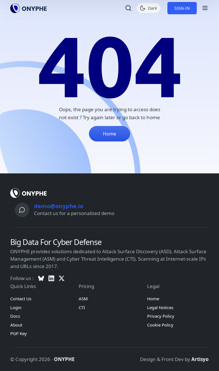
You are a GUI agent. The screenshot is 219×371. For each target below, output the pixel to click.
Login (15, 307)
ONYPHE (64, 359)
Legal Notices (160, 307)
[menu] (205, 8)
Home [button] (109, 134)
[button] (128, 8)
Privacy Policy (160, 316)
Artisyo (200, 359)
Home (153, 298)
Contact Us (20, 298)
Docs (15, 316)
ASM (83, 298)
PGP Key (18, 333)
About (16, 325)
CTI (82, 307)
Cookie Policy (160, 325)
